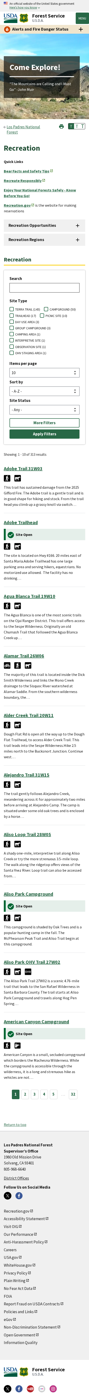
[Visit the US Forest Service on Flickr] (42, 1389)
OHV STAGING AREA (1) (30, 353)
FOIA (8, 1296)
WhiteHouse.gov (18, 1265)
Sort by (16, 382)
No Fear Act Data (18, 1288)
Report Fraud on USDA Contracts (32, 1304)
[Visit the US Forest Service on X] (7, 1389)
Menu (82, 18)
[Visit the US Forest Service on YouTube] (30, 1389)
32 (73, 1094)
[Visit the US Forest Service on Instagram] (53, 1389)
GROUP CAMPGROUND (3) (33, 328)
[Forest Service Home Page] (23, 18)
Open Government (19, 1335)
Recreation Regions (26, 239)
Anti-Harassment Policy (24, 1242)
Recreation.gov (16, 1211)
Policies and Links (19, 1311)
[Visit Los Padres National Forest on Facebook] (19, 1196)
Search (15, 278)
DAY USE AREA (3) (27, 322)
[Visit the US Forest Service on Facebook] (19, 1389)
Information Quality (20, 1342)
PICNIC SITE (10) (56, 316)
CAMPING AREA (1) (27, 334)
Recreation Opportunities (32, 225)
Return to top (15, 1124)
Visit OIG (11, 1226)
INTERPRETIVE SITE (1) (30, 340)
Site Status (19, 400)
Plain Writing (14, 1280)
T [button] (71, 126)
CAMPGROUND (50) (63, 309)
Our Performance (18, 1234)
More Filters (44, 422)
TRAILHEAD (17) (25, 316)
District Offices (16, 1178)
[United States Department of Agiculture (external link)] (11, 18)
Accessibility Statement (24, 1218)
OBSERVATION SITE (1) (30, 347)
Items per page (23, 363)
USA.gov (11, 1257)
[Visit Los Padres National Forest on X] (7, 1196)
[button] (61, 125)
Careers (10, 1249)
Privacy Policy (15, 1273)
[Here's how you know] (44, 6)
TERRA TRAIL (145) (27, 309)
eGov (8, 1319)
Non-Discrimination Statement (30, 1327)
